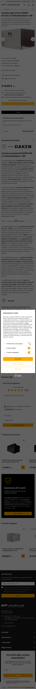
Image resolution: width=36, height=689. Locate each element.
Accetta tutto (18, 359)
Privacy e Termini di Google (25, 327)
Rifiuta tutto (18, 369)
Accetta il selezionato (18, 364)
